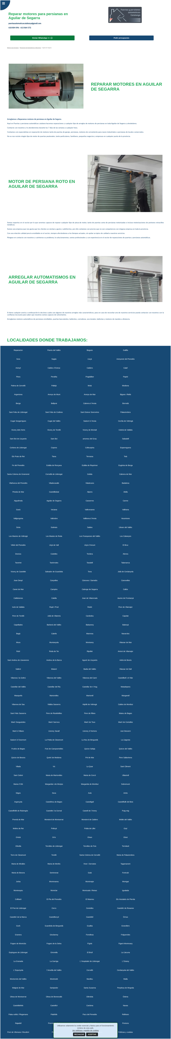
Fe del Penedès (18, 465)
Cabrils (54, 634)
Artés (125, 793)
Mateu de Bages (125, 713)
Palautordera (125, 412)
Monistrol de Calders (90, 820)
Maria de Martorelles (54, 775)
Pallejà (54, 386)
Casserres (90, 501)
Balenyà (125, 625)
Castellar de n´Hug (89, 687)
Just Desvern (125, 731)
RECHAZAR (79, 1034)
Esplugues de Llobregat (18, 952)
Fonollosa (90, 935)
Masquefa (18, 696)
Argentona (18, 394)
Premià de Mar (18, 820)
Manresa (89, 634)
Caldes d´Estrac (54, 368)
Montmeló (54, 979)
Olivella (18, 846)
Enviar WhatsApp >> (41, 38)
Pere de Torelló (18, 616)
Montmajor (90, 882)
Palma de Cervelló (18, 386)
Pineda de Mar (18, 492)
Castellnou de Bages (54, 802)
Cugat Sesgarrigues (18, 421)
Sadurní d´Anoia (89, 421)
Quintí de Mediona (54, 758)
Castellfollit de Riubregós (18, 811)
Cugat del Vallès (54, 421)
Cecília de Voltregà (125, 421)
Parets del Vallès (54, 350)
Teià (125, 456)
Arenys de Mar (90, 394)
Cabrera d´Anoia (89, 403)
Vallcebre (54, 518)
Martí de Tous (89, 722)
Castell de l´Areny (90, 811)
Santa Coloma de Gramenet (18, 474)
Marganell (125, 696)
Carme (125, 501)
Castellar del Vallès (18, 687)
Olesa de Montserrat (18, 997)
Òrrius (125, 917)
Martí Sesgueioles (18, 722)
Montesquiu (18, 890)
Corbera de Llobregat (18, 448)
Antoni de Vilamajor (125, 651)
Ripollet (90, 651)
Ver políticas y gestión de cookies (85, 1030)
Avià (89, 793)
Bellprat (54, 403)
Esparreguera (125, 448)
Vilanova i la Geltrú (18, 678)
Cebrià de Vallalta (125, 430)
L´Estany (125, 961)
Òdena (125, 997)
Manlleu (90, 979)
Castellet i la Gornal (54, 811)
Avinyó (18, 368)
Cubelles (54, 554)
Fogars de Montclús (18, 944)
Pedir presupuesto (121, 38)
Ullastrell (125, 775)
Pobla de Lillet (89, 828)
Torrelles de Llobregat (54, 846)
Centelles (89, 908)
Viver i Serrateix (89, 864)
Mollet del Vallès (125, 820)
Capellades (18, 625)
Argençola (18, 802)
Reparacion (18, 350)
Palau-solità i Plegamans (18, 1014)
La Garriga (54, 961)
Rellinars (125, 1014)
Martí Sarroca (54, 722)
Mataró (54, 669)
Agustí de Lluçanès (89, 660)
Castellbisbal (54, 492)
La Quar (89, 766)
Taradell (90, 563)
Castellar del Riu (54, 687)
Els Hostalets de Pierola (125, 899)
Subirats (54, 527)
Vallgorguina (18, 518)
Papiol (125, 377)
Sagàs (53, 359)
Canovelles (125, 580)
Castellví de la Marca (18, 917)
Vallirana (125, 510)
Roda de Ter (54, 651)
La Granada (18, 961)
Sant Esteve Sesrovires (90, 412)
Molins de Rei (18, 828)
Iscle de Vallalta (18, 607)
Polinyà (54, 828)
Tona (90, 572)
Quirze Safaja (89, 749)
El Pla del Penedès (54, 899)
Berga (18, 403)
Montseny (90, 642)
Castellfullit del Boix (125, 802)
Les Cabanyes (125, 536)
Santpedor (54, 988)
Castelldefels (18, 1005)
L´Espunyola (18, 970)
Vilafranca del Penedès (18, 483)
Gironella (54, 952)
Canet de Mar (18, 589)
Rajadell (18, 1023)
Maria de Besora (18, 873)
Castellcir (54, 1005)
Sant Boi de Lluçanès (18, 439)
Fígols (89, 944)
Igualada (125, 890)
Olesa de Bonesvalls (54, 997)
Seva (54, 793)
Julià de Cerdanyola (125, 572)
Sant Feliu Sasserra (18, 713)
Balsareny (90, 625)
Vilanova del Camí (90, 678)
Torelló (54, 855)
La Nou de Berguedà (90, 740)
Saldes (89, 527)
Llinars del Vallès (125, 527)
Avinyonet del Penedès (125, 359)
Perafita (54, 377)
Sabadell (125, 439)
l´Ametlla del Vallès (54, 970)
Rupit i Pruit (54, 607)
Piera (18, 377)
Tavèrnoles (54, 563)
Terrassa (89, 456)
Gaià (90, 873)
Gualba (90, 926)
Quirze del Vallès (125, 749)
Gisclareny (54, 935)
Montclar (54, 890)
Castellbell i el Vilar (125, 678)
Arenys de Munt (54, 394)
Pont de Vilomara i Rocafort (18, 1032)
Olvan (89, 837)
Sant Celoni (18, 775)
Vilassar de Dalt (125, 669)
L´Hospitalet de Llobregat (90, 961)
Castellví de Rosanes (125, 908)
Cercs (54, 908)
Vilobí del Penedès (18, 545)
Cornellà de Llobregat (54, 474)
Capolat (125, 616)
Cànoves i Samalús (89, 580)
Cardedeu (90, 616)
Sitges (18, 793)
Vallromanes (90, 510)
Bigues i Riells (125, 394)
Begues (90, 350)
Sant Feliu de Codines (54, 412)
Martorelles (54, 696)
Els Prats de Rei (18, 456)
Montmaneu (54, 882)
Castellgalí (90, 802)
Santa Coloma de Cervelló (89, 855)
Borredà (125, 403)
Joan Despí (18, 580)
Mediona (125, 386)
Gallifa (125, 350)
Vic (54, 766)
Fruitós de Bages (18, 749)
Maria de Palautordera (125, 855)
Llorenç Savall (53, 731)
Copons (54, 448)
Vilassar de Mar (125, 642)
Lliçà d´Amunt (89, 545)
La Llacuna (125, 952)
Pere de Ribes (89, 713)
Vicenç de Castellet (18, 572)
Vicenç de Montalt (90, 430)
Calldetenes (18, 598)
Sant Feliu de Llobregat (18, 412)
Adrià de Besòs (126, 660)
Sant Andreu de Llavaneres (18, 660)
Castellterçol (54, 917)
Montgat (125, 882)
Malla (125, 979)
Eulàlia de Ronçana (54, 465)
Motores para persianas (13, 47)
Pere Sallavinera (125, 758)
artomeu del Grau (90, 439)
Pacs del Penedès (90, 1014)
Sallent (18, 669)
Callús (125, 589)
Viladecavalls (54, 483)
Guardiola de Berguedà (54, 926)
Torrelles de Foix (89, 846)
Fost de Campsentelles (54, 749)
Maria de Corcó (90, 775)
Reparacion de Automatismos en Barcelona (30, 47)
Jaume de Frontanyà (125, 598)
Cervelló (90, 970)
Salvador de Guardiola (54, 572)
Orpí (125, 828)
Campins (53, 589)
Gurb (18, 926)
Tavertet (18, 563)
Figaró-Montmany (126, 944)
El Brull (90, 952)
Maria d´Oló (18, 784)
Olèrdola (89, 997)
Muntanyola (54, 642)
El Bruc (125, 545)
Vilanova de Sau (18, 704)
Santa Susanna (90, 988)
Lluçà (90, 359)
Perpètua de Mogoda (125, 988)
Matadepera (125, 687)
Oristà (18, 837)
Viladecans (90, 483)
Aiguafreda (18, 501)
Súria (18, 527)
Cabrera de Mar (125, 474)
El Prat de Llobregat (18, 908)
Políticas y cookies (125, 1032)
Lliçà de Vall (54, 545)
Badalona (125, 483)
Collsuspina (89, 448)
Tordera (90, 554)
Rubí (18, 651)
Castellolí (89, 917)
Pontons (125, 1023)
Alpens (89, 492)
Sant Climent (125, 766)
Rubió (89, 607)
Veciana (54, 510)
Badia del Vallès (90, 669)
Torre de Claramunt (18, 855)
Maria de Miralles (18, 864)
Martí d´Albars (18, 731)
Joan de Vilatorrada (89, 598)
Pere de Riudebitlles (54, 713)
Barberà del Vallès (54, 625)
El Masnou (90, 899)
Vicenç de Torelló (54, 430)
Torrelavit (125, 846)
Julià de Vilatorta (54, 616)
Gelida (89, 474)
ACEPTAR (92, 1034)
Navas (125, 1005)
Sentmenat (54, 873)
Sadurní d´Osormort (18, 740)
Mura (18, 642)
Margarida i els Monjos (54, 784)
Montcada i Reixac (89, 890)
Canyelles (54, 580)
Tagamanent (125, 864)
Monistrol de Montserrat (54, 820)
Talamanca (125, 563)
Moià (90, 386)
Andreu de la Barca (54, 660)
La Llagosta (125, 740)
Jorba (18, 882)
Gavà (18, 510)
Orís (54, 837)
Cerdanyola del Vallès (125, 970)
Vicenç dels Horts (18, 430)
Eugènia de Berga (125, 465)
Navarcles (125, 634)
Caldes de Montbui (125, 704)
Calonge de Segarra (90, 589)
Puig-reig (125, 811)
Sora (18, 359)
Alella (125, 492)
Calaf (125, 368)
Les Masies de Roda (54, 536)
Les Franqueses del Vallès (89, 536)
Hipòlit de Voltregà (90, 704)
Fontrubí (125, 873)
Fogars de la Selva (54, 944)
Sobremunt (125, 784)
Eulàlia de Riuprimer (90, 465)
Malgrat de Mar (18, 988)
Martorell (89, 696)
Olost (125, 837)
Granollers (125, 926)
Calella (54, 598)
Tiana (54, 456)
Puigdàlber (90, 377)
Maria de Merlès (54, 864)
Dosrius (18, 554)
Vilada (18, 766)
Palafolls (54, 1014)
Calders (90, 368)
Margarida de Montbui (89, 784)
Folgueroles (125, 935)
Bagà (18, 634)
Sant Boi (54, 439)
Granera (18, 935)
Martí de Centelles (125, 722)
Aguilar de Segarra (54, 501)
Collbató (18, 899)
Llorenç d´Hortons (90, 731)
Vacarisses (125, 518)
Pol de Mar (89, 758)
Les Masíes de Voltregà (18, 536)
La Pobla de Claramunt (54, 740)
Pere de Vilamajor (125, 607)
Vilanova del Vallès (54, 678)
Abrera (125, 554)
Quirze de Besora (18, 758)
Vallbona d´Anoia (89, 518)
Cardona (89, 1005)
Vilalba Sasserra (54, 704)
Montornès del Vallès (18, 979)
